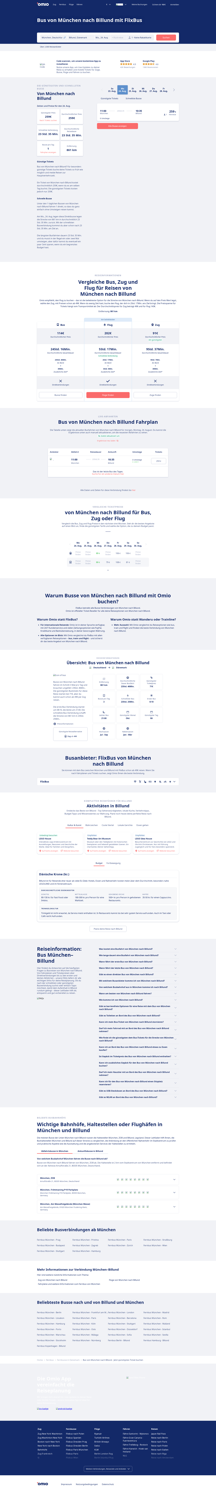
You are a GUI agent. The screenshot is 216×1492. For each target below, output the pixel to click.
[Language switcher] (121, 4)
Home (40, 1360)
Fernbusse (71, 1429)
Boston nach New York (49, 1441)
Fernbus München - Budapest (51, 1245)
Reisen (154, 1429)
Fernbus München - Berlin (49, 1312)
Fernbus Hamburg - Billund (156, 1340)
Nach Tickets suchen (48, 120)
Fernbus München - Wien (155, 1245)
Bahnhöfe (42, 1449)
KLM (96, 1449)
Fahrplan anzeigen (48, 152)
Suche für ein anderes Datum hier (108, 474)
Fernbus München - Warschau (51, 1334)
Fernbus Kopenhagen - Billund (51, 1346)
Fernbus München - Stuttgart (50, 1251)
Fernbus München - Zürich (120, 1245)
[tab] (109, 98)
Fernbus (62, 4)
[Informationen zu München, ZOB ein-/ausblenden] (174, 1179)
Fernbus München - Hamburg (86, 1251)
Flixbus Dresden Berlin (77, 1445)
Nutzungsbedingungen (87, 1484)
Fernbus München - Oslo (84, 1329)
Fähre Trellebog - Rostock (135, 1444)
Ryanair (98, 1433)
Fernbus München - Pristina (85, 1239)
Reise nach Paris (159, 1441)
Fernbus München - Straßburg (158, 1239)
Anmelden (174, 5)
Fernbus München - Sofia (120, 1334)
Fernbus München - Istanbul (157, 1329)
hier (134, 490)
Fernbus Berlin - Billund (119, 1340)
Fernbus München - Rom (155, 1318)
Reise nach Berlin (159, 1437)
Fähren (79, 4)
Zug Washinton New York (50, 1437)
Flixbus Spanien (73, 1437)
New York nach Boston (49, 1445)
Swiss (97, 1445)
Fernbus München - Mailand (157, 1323)
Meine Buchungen (139, 4)
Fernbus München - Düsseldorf (122, 1329)
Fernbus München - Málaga (85, 1334)
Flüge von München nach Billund (124, 1280)
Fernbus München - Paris (120, 1239)
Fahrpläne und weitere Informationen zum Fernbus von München (69, 1284)
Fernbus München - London (121, 1312)
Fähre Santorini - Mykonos (136, 1433)
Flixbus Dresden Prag (76, 1441)
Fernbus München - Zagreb (85, 1245)
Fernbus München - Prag (48, 1239)
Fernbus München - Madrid (156, 1312)
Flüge (71, 4)
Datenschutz (108, 1484)
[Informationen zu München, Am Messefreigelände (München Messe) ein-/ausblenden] (174, 1206)
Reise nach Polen (159, 1445)
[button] (102, 38)
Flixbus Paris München (77, 1449)
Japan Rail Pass (158, 1433)
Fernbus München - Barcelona (122, 1318)
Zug (54, 4)
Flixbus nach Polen (75, 1433)
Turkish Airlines (102, 1437)
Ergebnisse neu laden (106, 440)
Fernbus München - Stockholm (51, 1340)
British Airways (101, 1441)
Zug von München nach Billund (52, 1280)
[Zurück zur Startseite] (45, 4)
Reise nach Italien (159, 1449)
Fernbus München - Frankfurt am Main (90, 1312)
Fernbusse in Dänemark (68, 1360)
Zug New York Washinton (50, 1433)
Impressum (66, 1484)
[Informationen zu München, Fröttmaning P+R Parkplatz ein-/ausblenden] (174, 1192)
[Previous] (70, 544)
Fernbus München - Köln (84, 1323)
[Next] (174, 89)
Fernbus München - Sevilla (156, 1334)
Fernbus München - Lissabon (50, 1318)
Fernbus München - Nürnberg (86, 1340)
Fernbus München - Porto (49, 1329)
